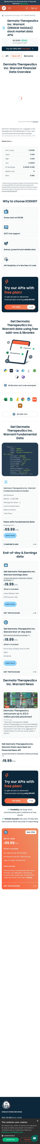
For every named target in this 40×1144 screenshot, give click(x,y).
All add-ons (21, 414)
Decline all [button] (28, 1140)
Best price (28, 56)
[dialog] (20, 1131)
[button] (20, 1132)
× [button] (37, 1121)
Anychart (35, 122)
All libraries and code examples (22, 385)
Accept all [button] (10, 1140)
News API (16, 56)
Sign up (34, 8)
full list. (30, 877)
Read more (28, 1130)
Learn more (24, 3)
